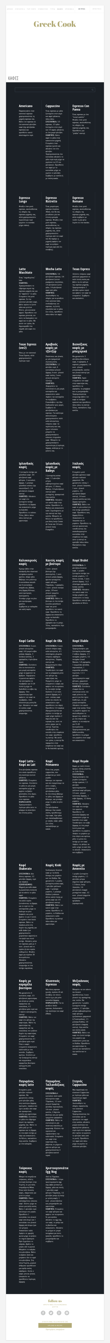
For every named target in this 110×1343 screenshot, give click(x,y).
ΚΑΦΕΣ (60, 9)
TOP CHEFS (31, 9)
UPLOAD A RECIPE (55, 1325)
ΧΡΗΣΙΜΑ (68, 9)
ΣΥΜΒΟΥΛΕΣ (43, 9)
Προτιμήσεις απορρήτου (55, 1329)
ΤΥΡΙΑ (52, 9)
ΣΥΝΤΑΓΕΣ (19, 9)
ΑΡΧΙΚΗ (10, 9)
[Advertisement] (55, 47)
